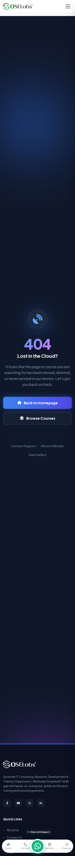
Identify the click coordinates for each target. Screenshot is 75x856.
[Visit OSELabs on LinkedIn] (41, 803)
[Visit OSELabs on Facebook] (7, 803)
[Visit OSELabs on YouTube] (18, 803)
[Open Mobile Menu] (68, 6)
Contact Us (14, 837)
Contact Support (23, 446)
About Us (13, 830)
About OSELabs (52, 446)
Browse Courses (40, 418)
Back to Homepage (41, 402)
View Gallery (38, 455)
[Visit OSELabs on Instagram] (30, 803)
